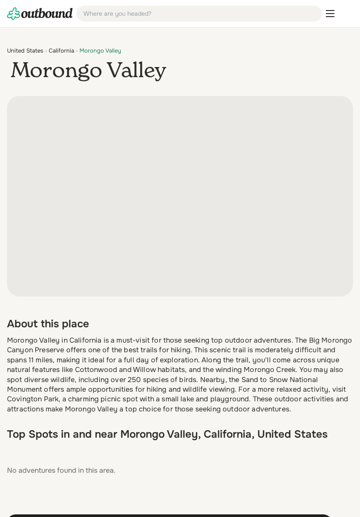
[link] (40, 13)
